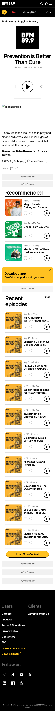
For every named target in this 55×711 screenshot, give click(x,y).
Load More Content (27, 554)
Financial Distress (37, 161)
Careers (7, 613)
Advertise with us (38, 613)
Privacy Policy (10, 631)
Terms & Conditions (13, 625)
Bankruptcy (19, 161)
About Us (7, 619)
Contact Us (8, 636)
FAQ (4, 642)
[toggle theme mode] (46, 4)
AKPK (6, 161)
